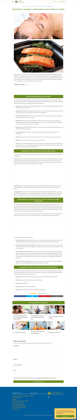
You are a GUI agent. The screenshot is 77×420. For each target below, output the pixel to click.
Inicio (24, 6)
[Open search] (64, 2)
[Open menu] (13, 2)
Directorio (54, 1)
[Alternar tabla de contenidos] (26, 84)
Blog (58, 1)
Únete (61, 1)
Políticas (31, 396)
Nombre (15, 359)
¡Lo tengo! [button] (65, 416)
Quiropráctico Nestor (17, 397)
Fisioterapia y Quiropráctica (18, 404)
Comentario (16, 345)
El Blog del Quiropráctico (29, 6)
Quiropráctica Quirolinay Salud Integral (20, 396)
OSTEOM (14, 399)
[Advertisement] (38, 90)
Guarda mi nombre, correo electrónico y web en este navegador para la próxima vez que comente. (34, 378)
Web (14, 370)
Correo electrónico (18, 365)
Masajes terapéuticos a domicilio (19, 405)
